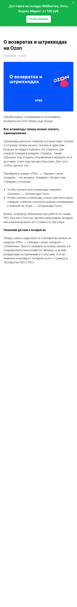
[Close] (73, 3)
